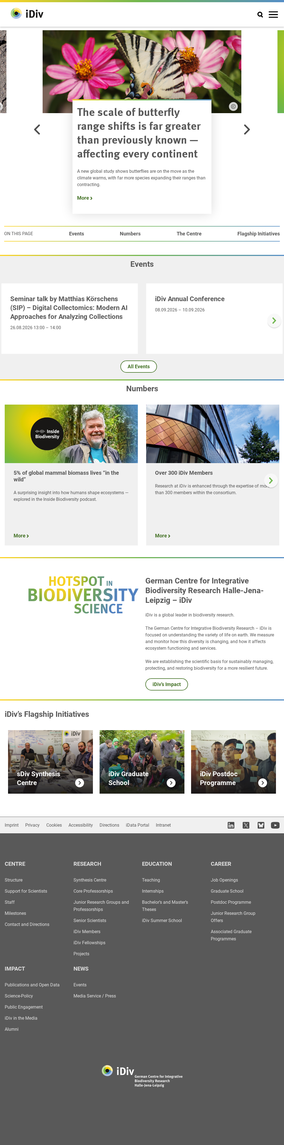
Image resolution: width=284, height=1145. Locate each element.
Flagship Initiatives (258, 234)
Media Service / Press (94, 996)
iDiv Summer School (162, 920)
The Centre (189, 234)
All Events (139, 366)
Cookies (54, 825)
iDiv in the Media (21, 1018)
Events (76, 234)
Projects (81, 953)
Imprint (12, 825)
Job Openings (224, 880)
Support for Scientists (26, 891)
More (83, 198)
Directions (109, 825)
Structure (13, 880)
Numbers (130, 234)
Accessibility (81, 825)
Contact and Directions (27, 924)
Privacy (32, 825)
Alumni (12, 1029)
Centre (15, 863)
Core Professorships (93, 891)
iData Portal (137, 825)
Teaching (151, 880)
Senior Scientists (89, 920)
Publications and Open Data (32, 984)
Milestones (15, 913)
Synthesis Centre (89, 880)
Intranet (163, 825)
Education (157, 863)
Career (221, 863)
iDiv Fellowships (89, 942)
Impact (15, 968)
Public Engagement (24, 1007)
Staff (10, 902)
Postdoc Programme (231, 902)
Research (87, 863)
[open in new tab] (230, 825)
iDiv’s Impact (167, 684)
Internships (153, 891)
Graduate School (227, 891)
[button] (37, 129)
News (80, 968)
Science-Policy (19, 996)
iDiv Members (86, 931)
